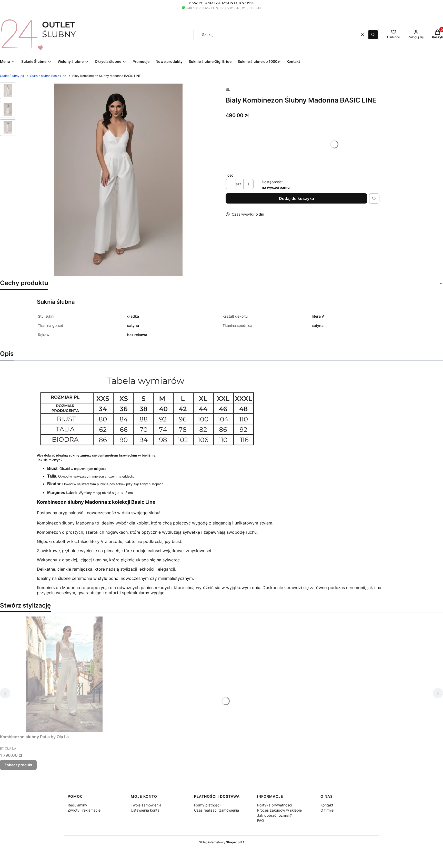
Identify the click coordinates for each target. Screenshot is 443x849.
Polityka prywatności (274, 805)
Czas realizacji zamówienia (216, 810)
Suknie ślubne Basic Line (48, 76)
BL (228, 89)
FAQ (260, 820)
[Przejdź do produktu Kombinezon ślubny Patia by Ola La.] (64, 674)
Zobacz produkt (18, 765)
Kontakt (326, 805)
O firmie (327, 810)
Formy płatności (207, 805)
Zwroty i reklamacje (84, 810)
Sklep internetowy (219, 842)
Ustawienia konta (145, 810)
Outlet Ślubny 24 (12, 76)
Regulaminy (77, 805)
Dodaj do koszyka (296, 198)
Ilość (229, 175)
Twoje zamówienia (146, 805)
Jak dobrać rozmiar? (274, 815)
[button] (373, 34)
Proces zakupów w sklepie (279, 810)
